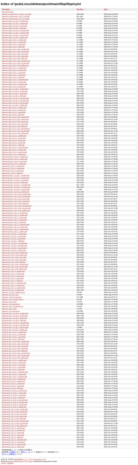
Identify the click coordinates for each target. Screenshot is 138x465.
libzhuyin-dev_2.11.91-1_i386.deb (14, 320)
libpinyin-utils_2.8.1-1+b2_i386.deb (14, 126)
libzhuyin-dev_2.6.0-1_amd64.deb (14, 332)
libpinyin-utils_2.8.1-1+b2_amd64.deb (15, 117)
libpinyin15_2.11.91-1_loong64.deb (14, 243)
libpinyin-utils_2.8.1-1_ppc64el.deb (14, 152)
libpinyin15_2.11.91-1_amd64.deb (14, 234)
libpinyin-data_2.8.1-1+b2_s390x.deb (15, 65)
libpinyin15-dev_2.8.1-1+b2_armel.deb (16, 199)
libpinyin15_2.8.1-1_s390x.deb (13, 290)
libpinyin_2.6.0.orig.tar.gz (11, 304)
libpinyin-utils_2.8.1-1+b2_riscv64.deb (15, 131)
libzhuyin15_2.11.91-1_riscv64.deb (14, 405)
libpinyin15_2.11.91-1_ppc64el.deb (14, 245)
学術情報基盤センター (21, 459)
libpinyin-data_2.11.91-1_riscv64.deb (15, 35)
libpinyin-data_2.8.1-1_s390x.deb (14, 87)
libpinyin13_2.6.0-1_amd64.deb (13, 166)
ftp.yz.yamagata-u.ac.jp (37, 459)
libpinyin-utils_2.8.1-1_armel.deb (13, 140)
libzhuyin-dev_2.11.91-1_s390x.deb (14, 330)
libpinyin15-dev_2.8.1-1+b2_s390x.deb (16, 210)
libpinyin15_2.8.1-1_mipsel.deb (13, 285)
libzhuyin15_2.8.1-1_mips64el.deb (14, 440)
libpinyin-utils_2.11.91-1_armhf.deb (14, 93)
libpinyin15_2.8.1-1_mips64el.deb (14, 283)
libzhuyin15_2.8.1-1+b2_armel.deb (14, 414)
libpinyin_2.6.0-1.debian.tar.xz (12, 299)
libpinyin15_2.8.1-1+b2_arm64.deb (14, 255)
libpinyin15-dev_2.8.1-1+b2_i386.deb (15, 203)
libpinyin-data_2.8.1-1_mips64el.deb (15, 79)
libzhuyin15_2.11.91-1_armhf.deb (14, 395)
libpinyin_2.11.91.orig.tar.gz (12, 297)
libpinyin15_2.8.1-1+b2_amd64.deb (14, 253)
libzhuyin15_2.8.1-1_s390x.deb (13, 447)
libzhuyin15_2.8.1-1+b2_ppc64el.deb (15, 421)
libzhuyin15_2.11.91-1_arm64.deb (14, 393)
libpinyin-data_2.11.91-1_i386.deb (14, 28)
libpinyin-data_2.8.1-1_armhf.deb (14, 75)
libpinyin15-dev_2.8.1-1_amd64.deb (15, 213)
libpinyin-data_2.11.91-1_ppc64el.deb (15, 33)
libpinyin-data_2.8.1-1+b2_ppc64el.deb (16, 61)
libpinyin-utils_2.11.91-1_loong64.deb (15, 98)
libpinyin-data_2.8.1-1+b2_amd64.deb (15, 49)
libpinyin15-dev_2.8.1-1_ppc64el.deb (15, 229)
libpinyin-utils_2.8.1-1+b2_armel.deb (15, 122)
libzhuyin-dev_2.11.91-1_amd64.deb (15, 313)
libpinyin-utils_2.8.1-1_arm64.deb (14, 138)
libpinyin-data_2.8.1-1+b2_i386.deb (14, 58)
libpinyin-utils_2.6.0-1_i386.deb (13, 115)
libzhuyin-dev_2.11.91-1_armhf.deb (14, 318)
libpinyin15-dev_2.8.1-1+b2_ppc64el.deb (16, 206)
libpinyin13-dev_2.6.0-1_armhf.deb (14, 161)
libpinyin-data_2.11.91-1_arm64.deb (15, 23)
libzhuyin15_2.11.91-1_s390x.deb (14, 407)
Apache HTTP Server (25, 461)
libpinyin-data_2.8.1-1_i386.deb (13, 77)
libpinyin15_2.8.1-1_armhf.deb (13, 278)
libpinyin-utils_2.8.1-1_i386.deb (13, 145)
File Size (80, 9)
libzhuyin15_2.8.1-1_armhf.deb (13, 435)
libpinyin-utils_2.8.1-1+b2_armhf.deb (15, 124)
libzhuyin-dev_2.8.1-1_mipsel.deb (14, 374)
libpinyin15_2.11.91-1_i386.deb (13, 241)
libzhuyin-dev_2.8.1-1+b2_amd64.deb (15, 341)
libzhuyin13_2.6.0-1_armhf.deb (13, 386)
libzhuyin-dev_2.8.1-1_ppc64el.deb (14, 376)
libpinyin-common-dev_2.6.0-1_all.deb (15, 16)
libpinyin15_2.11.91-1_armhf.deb (13, 239)
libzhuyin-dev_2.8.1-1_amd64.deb (14, 360)
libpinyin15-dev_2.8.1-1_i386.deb (14, 222)
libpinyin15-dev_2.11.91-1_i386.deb (15, 182)
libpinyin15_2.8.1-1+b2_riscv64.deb (15, 267)
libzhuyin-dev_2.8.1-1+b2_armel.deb (15, 346)
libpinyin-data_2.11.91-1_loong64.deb (15, 30)
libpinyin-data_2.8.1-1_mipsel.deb (14, 82)
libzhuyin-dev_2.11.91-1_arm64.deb (15, 316)
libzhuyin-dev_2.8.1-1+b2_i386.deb (14, 351)
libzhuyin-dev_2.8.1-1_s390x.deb (14, 379)
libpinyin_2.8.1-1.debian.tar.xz (12, 306)
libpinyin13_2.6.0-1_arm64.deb (13, 168)
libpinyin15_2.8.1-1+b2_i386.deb (14, 262)
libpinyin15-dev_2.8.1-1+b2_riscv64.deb (16, 208)
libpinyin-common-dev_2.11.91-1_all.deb (16, 14)
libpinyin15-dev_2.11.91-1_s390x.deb (15, 192)
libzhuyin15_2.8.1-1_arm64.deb (13, 430)
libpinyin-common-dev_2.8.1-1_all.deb (15, 19)
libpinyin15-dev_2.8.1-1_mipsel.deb (15, 227)
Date (105, 9)
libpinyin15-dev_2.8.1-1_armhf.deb (14, 220)
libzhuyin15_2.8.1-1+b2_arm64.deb (14, 412)
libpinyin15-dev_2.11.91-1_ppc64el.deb (16, 187)
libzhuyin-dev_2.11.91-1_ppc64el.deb (15, 325)
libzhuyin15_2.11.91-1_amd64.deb (14, 390)
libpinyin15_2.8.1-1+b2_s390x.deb (14, 269)
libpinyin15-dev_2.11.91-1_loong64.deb (16, 185)
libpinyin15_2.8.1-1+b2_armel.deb (14, 257)
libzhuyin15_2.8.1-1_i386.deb (12, 437)
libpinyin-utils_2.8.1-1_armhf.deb (13, 143)
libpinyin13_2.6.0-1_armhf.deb (13, 171)
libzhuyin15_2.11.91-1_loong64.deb (15, 400)
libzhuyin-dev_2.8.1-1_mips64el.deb (15, 372)
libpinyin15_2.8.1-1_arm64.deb (13, 274)
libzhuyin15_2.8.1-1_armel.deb (13, 433)
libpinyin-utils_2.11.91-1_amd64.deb (15, 89)
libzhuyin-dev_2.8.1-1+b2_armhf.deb (15, 348)
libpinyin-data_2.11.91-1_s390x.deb (15, 37)
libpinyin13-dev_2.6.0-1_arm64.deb (14, 159)
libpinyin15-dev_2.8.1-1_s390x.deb (14, 231)
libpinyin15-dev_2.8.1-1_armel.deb (14, 217)
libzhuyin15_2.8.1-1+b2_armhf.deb (14, 416)
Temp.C (3, 463)
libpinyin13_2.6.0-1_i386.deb (12, 173)
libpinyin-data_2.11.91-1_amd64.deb (15, 21)
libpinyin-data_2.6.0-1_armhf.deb (14, 44)
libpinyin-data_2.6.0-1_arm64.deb (14, 42)
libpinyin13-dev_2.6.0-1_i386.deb (14, 164)
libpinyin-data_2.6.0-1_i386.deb (13, 47)
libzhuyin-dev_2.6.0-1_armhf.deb (13, 337)
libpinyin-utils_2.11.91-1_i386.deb (14, 96)
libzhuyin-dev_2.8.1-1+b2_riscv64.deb (15, 355)
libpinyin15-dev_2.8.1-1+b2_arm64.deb (16, 196)
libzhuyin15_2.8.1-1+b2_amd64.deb (15, 409)
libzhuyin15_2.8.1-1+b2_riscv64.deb (15, 423)
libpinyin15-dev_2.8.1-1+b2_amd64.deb (16, 194)
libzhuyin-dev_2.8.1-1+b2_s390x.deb (15, 358)
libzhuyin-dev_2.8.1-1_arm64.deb (14, 362)
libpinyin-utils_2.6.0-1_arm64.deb (14, 110)
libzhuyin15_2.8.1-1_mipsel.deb (13, 442)
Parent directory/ (8, 12)
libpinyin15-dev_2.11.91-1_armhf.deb (15, 180)
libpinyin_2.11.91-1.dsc (10, 295)
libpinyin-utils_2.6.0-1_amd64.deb (14, 108)
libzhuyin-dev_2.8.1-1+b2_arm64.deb (15, 344)
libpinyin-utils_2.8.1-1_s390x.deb (14, 154)
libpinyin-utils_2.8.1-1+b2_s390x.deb (15, 133)
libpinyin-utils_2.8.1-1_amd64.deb (14, 136)
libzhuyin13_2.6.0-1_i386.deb (12, 388)
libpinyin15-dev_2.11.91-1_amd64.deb (15, 175)
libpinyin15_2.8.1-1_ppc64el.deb (13, 288)
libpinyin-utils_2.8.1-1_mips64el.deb (15, 147)
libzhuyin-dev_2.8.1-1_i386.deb (13, 369)
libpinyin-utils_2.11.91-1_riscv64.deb (15, 103)
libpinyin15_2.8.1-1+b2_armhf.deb (14, 260)
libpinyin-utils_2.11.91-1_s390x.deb (14, 105)
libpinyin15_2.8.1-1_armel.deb (13, 276)
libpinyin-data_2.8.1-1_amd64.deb (14, 68)
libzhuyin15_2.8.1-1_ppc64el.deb (14, 444)
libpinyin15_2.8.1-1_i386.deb (12, 281)
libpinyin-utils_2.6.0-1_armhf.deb (13, 112)
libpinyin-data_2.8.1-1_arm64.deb (14, 70)
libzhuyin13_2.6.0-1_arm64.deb (13, 383)
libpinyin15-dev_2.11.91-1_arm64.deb (15, 178)
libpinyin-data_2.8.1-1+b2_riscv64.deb (15, 63)
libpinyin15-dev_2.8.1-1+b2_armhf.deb (16, 201)
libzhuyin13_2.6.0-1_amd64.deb (13, 381)
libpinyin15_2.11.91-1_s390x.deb (14, 250)
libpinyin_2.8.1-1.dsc (9, 309)
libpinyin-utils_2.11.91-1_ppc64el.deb (15, 101)
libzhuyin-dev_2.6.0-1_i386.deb (13, 339)
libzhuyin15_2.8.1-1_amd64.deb (13, 428)
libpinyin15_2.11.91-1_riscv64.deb (14, 248)
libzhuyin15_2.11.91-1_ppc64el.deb (15, 402)
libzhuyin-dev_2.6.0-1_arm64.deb (14, 334)
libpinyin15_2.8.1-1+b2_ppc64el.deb (15, 264)
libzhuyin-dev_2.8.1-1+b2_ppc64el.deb (16, 353)
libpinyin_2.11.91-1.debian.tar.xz (13, 292)
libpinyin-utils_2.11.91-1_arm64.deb (15, 91)
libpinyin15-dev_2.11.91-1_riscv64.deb (16, 189)
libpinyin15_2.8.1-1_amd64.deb (13, 271)
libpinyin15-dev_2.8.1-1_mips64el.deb (15, 224)
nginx (12, 461)
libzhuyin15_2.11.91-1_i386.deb (13, 398)
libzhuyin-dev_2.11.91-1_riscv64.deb (15, 327)
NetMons (10, 463)
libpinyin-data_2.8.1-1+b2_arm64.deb (15, 51)
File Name (5, 9)
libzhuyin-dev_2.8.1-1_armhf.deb (13, 367)
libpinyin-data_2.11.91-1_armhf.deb (14, 26)
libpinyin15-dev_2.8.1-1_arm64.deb (14, 215)
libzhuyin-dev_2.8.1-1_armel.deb (13, 365)
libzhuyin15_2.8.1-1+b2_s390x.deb (14, 426)
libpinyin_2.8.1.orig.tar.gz (11, 311)
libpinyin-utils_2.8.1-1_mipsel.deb (14, 150)
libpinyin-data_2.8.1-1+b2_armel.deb (15, 54)
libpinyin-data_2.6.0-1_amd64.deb (14, 40)
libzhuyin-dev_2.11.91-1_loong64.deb (15, 323)
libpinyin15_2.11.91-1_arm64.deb (14, 236)
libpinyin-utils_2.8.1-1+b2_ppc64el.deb (16, 129)
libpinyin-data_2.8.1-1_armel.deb (14, 73)
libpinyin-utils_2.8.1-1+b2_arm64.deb (15, 119)
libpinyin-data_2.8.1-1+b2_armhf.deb (15, 56)
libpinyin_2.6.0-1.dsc (9, 302)
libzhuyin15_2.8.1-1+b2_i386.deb (14, 419)
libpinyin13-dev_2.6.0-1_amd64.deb (15, 157)
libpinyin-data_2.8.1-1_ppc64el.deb (14, 84)
